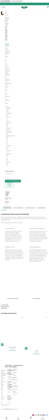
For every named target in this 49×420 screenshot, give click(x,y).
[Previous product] (5, 24)
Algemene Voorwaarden (15, 386)
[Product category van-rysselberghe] (12, 283)
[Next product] (8, 24)
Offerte (10, 384)
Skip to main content (17, 1)
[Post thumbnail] (5, 374)
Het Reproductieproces (12, 377)
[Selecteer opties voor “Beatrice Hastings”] (2, 344)
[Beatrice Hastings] (12, 331)
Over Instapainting (11, 370)
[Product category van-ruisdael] (36, 283)
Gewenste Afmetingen (9, 171)
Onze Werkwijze (11, 373)
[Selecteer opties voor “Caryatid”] (26, 348)
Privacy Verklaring (15, 392)
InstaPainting (6, 409)
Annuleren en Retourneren (15, 378)
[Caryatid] (36, 333)
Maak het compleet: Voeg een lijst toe (9, 185)
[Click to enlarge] (3, 13)
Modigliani (7, 203)
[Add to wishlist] (22, 317)
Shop (6, 13)
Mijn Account (14, 383)
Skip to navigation (5, 1)
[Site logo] (24, 7)
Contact (14, 394)
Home (6, 12)
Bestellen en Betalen (15, 374)
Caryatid (36, 350)
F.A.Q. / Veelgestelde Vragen (15, 369)
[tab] (7, 207)
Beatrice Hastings (12, 347)
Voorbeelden (11, 379)
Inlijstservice (11, 389)
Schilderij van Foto (11, 387)
